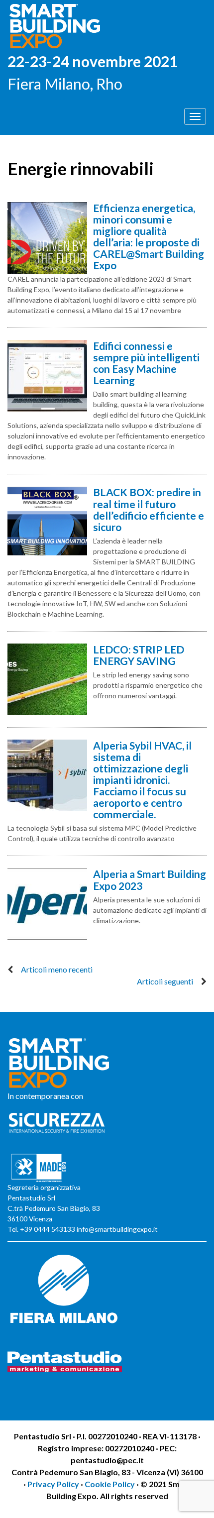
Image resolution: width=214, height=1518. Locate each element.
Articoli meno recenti (57, 969)
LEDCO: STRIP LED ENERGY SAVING (138, 655)
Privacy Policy (54, 1484)
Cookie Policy (110, 1484)
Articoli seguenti (165, 981)
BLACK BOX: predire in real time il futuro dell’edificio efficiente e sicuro (148, 509)
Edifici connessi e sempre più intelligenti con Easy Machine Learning (146, 362)
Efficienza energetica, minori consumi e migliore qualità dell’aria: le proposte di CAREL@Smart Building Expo (148, 236)
